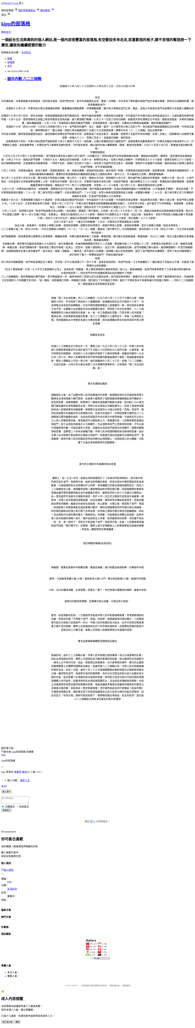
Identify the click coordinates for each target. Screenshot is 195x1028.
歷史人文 (25, 780)
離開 (18, 1022)
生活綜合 (26, 52)
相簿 (9, 58)
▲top (4, 785)
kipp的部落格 (15, 23)
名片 (9, 66)
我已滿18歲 (7, 1022)
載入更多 (6, 792)
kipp (3, 754)
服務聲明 (126, 985)
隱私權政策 (115, 985)
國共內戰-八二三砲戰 (24, 79)
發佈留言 (6, 810)
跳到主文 (6, 32)
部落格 (11, 62)
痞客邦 (17, 772)
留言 (24, 772)
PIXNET (74, 985)
